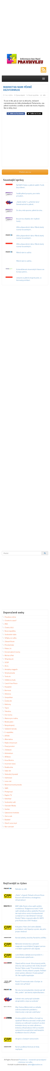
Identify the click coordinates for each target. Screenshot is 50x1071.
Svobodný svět (10, 802)
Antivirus (8, 694)
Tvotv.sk (8, 676)
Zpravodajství (20, 95)
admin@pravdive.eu (35, 1064)
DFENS (7, 735)
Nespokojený (9, 725)
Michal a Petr (9, 655)
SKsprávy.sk (9, 659)
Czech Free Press (11, 683)
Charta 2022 (9, 627)
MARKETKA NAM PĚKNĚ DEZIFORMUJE (17, 88)
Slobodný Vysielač (11, 774)
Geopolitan (9, 697)
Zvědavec (8, 749)
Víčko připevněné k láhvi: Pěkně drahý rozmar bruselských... (30, 228)
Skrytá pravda (10, 673)
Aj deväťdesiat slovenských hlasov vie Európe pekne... (30, 270)
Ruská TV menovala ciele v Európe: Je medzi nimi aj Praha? (28, 982)
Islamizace (8, 777)
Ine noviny (8, 714)
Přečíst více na (25, 172)
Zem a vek (8, 816)
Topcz (7, 707)
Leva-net (8, 781)
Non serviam (9, 826)
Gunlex (7, 809)
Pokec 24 (8, 648)
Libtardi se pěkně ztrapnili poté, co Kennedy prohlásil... (29, 278)
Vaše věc (8, 770)
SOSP (7, 662)
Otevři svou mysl (11, 823)
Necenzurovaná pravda (13, 784)
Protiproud (8, 791)
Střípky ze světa (10, 638)
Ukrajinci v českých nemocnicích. (27, 1038)
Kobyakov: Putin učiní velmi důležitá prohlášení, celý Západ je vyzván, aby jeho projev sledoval (30, 929)
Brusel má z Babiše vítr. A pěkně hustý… (27, 219)
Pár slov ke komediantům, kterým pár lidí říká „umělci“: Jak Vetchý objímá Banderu (30, 991)
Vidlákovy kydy (10, 680)
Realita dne (9, 767)
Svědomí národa (11, 728)
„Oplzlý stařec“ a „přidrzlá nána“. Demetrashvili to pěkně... (28, 203)
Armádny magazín (11, 669)
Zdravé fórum (9, 641)
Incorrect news (10, 763)
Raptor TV (8, 795)
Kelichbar (8, 798)
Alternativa (9, 739)
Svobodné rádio (10, 634)
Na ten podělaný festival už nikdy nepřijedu (27, 1047)
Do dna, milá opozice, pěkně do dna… (29, 210)
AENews (8, 756)
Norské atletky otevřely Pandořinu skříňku (30, 937)
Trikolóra (8, 711)
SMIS (6, 788)
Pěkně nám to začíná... (24, 261)
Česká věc (8, 701)
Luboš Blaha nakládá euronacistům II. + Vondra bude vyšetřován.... (29, 955)
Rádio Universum (11, 742)
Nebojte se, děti (21, 889)
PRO (6, 624)
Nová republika (33, 95)
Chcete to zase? (11, 620)
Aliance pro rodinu (11, 718)
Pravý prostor (10, 746)
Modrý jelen (9, 721)
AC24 (6, 666)
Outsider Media (10, 805)
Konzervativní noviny (12, 652)
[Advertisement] (25, 27)
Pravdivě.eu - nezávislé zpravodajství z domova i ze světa (32, 1060)
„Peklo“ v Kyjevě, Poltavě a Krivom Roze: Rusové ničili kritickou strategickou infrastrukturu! (30, 897)
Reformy (8, 704)
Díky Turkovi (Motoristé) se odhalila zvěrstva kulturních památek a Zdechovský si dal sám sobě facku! (28, 1009)
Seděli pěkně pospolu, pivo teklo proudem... (28, 194)
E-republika (9, 732)
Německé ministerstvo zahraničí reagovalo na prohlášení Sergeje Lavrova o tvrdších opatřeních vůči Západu (30, 946)
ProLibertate (9, 645)
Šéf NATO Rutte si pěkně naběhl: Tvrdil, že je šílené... (30, 186)
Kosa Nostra (9, 760)
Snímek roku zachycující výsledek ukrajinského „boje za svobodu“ (27, 999)
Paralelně (8, 687)
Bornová (8, 690)
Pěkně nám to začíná (23, 252)
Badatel (7, 819)
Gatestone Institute (12, 812)
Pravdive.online (10, 617)
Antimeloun (9, 753)
